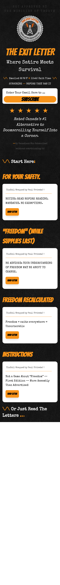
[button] (12, 212)
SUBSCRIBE (30, 99)
